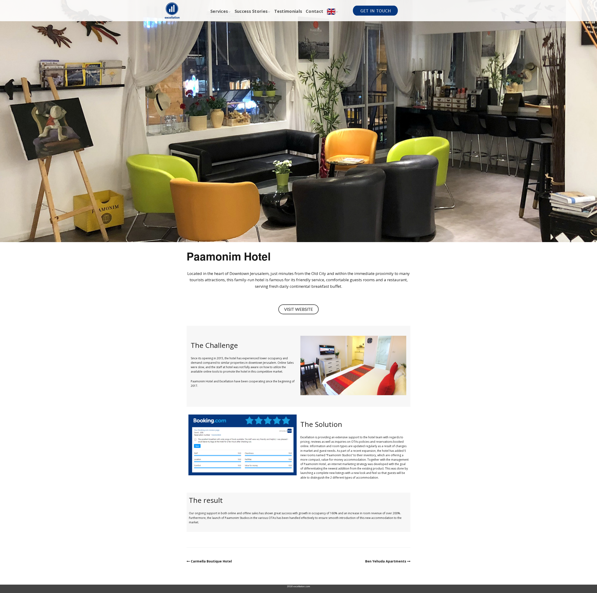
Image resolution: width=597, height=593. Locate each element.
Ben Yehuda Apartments (385, 561)
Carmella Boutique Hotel (211, 561)
